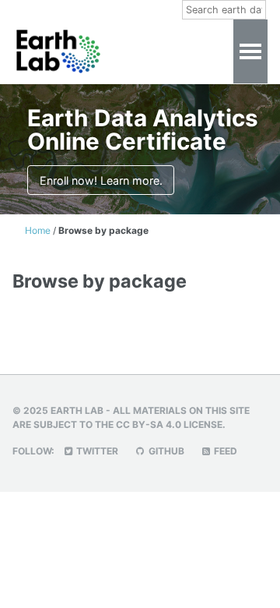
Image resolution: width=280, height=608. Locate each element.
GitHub (165, 451)
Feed (224, 451)
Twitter (96, 451)
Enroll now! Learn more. (101, 180)
